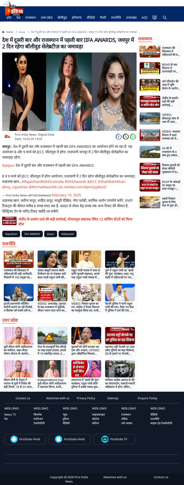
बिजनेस (38, 414)
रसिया (124, 419)
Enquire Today (147, 398)
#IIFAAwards (75, 181)
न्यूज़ (65, 414)
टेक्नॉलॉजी (39, 423)
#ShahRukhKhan (111, 181)
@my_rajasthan (15, 187)
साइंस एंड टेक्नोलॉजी (161, 423)
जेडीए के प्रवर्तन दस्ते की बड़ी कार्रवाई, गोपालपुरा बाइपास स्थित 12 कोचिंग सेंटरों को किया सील (75, 221)
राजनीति (116, 17)
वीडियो (91, 17)
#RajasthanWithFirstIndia (43, 181)
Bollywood (67, 234)
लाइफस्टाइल (98, 414)
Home (9, 32)
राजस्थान (30, 17)
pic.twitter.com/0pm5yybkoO (83, 187)
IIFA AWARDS (32, 234)
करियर (95, 423)
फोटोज (95, 419)
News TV (10, 414)
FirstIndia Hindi (29, 439)
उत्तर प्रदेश (46, 17)
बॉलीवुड (62, 17)
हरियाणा (77, 17)
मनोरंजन (38, 419)
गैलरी (103, 17)
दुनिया (66, 419)
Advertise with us (58, 398)
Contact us (23, 398)
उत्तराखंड (131, 17)
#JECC (92, 181)
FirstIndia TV (118, 439)
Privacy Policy (86, 398)
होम (9, 17)
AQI (144, 17)
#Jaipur (8, 165)
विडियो (66, 423)
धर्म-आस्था (126, 423)
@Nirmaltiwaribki (43, 187)
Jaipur (50, 234)
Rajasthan (11, 234)
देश (18, 17)
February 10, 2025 (66, 195)
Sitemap (112, 398)
